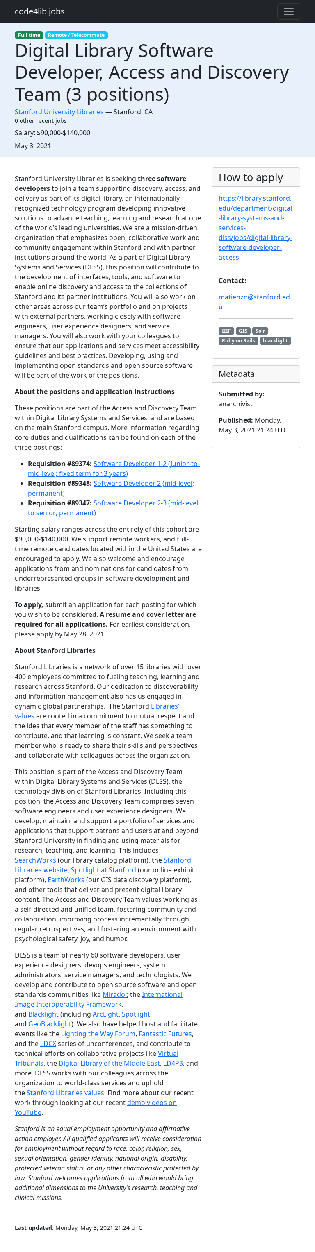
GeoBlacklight (49, 1023)
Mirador (115, 994)
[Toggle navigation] (288, 11)
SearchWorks (35, 860)
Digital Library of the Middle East (109, 1063)
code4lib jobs (40, 11)
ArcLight (106, 1014)
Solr (260, 330)
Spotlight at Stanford (103, 869)
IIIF (226, 330)
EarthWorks (66, 879)
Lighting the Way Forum (98, 1033)
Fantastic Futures (165, 1033)
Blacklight (43, 1014)
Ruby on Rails (238, 340)
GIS (243, 330)
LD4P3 (173, 1063)
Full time (29, 35)
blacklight (275, 340)
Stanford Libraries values (65, 1092)
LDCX (48, 1043)
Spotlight (136, 1014)
